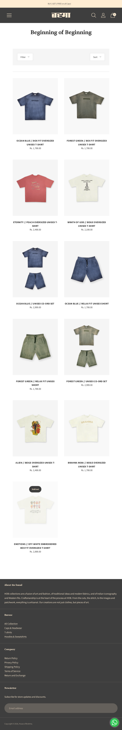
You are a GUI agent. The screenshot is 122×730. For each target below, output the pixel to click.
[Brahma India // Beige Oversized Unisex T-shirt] (86, 428)
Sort (95, 57)
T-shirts (8, 632)
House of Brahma (25, 724)
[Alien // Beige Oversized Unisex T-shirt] (35, 428)
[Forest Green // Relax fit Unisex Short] (35, 347)
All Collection (11, 623)
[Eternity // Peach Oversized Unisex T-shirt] (35, 188)
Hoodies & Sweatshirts (15, 636)
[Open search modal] (93, 15)
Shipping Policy (12, 666)
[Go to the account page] (103, 15)
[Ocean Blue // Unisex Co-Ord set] (35, 269)
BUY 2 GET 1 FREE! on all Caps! (59, 3)
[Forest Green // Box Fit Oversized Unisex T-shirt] (86, 106)
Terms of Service (12, 671)
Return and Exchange (14, 675)
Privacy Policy (11, 662)
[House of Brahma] (61, 15)
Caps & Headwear (13, 627)
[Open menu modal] (9, 15)
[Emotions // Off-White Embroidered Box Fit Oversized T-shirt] (35, 510)
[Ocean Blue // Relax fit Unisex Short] (86, 269)
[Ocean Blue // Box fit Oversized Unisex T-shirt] (35, 106)
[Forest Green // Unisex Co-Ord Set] (86, 347)
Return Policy (10, 658)
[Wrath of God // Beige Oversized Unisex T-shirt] (86, 188)
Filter (23, 57)
